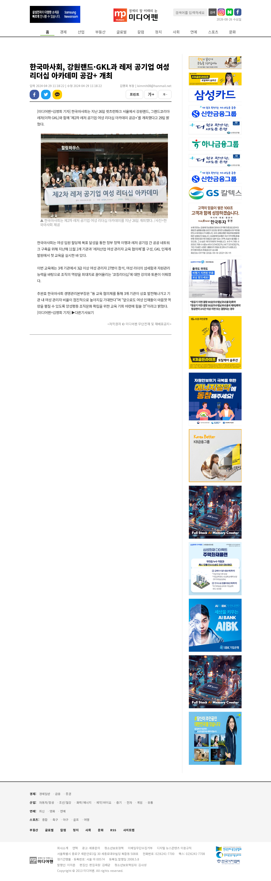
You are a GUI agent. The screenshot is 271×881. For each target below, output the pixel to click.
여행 (86, 820)
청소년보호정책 (114, 848)
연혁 (75, 848)
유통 (150, 802)
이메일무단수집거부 (140, 848)
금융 (58, 794)
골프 (76, 820)
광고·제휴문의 (91, 848)
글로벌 (121, 32)
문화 (232, 32)
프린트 (134, 94)
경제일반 (44, 794)
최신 (42, 811)
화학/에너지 (83, 802)
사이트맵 (129, 830)
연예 (193, 32)
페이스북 (34, 94)
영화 (52, 811)
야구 (65, 820)
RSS (113, 830)
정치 (158, 32)
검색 (212, 12)
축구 (55, 820)
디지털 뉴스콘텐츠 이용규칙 (174, 848)
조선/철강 (65, 802)
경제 (63, 32)
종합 (45, 820)
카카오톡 (57, 94)
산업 (81, 32)
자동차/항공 (46, 802)
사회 (176, 32)
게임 (139, 802)
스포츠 (213, 32)
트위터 (46, 94)
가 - (165, 94)
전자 (129, 802)
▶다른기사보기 (82, 312)
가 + (151, 94)
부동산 (100, 32)
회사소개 (62, 848)
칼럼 (140, 32)
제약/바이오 (103, 802)
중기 (119, 802)
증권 (68, 794)
